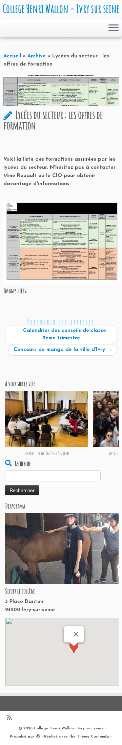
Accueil (12, 56)
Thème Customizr (93, 737)
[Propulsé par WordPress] (38, 735)
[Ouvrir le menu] (113, 28)
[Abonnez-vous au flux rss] (11, 718)
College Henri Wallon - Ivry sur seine (69, 728)
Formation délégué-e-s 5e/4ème (46, 453)
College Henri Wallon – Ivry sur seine (61, 9)
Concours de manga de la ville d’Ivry (63, 349)
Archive (36, 56)
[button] (74, 652)
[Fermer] (76, 634)
